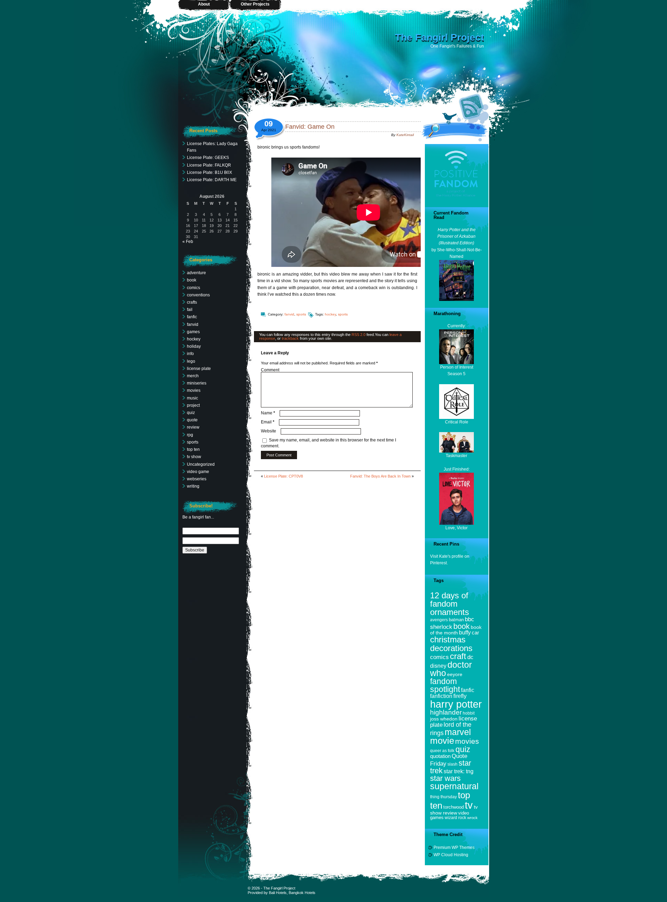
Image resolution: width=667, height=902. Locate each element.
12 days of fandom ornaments (449, 604)
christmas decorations (451, 643)
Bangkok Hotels (302, 893)
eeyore (454, 674)
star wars (445, 778)
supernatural (454, 786)
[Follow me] (449, 119)
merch (193, 375)
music (192, 398)
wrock (472, 818)
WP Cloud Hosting (451, 854)
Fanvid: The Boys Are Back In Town (380, 476)
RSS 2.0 (358, 334)
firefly (460, 696)
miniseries (196, 383)
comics (193, 287)
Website (268, 431)
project (193, 405)
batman (456, 619)
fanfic (192, 316)
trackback (290, 338)
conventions (198, 295)
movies (193, 390)
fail (189, 309)
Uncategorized (201, 464)
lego (191, 361)
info (190, 353)
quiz (191, 412)
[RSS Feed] (473, 105)
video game (198, 471)
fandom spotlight (445, 685)
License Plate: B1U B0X (209, 172)
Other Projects (255, 4)
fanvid (289, 314)
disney (438, 666)
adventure (196, 272)
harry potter (456, 704)
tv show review (454, 810)
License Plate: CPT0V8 (283, 476)
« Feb (187, 241)
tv (469, 805)
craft (458, 656)
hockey (330, 314)
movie (442, 740)
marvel (458, 732)
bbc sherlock (452, 623)
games (193, 331)
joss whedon (444, 719)
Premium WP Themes (454, 847)
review (193, 427)
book (191, 280)
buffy (465, 632)
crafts (192, 302)
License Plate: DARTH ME (212, 179)
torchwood (453, 807)
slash (452, 764)
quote (192, 420)
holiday (194, 346)
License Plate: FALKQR (209, 165)
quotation (440, 756)
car (475, 632)
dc (470, 657)
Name (268, 413)
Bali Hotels (278, 893)
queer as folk (442, 750)
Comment (270, 370)
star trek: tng (459, 771)
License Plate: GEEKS (208, 157)
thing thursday (443, 796)
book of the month (455, 630)
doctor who (451, 669)
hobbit (469, 713)
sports (301, 314)
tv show (194, 456)
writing (193, 486)
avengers (439, 619)
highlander (446, 712)
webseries (196, 479)
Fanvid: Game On (310, 126)
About (204, 4)
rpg (190, 434)
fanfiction (441, 696)
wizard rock (455, 817)
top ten (193, 449)
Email (267, 422)
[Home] (333, 55)
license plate (199, 368)
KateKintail (405, 135)
